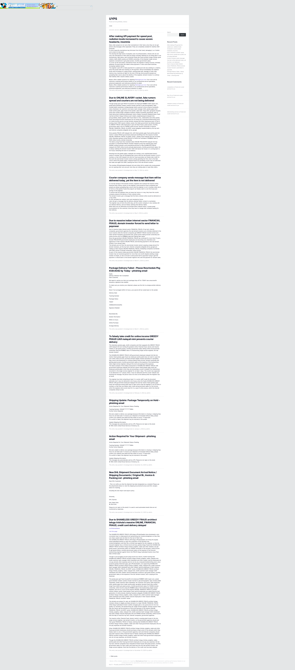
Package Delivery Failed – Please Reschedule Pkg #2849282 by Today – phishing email (175, 73)
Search (169, 32)
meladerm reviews (171, 103)
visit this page (113, 531)
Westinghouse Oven (141, 79)
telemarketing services (173, 111)
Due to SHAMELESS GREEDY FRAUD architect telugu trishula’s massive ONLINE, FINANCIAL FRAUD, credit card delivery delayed (133, 522)
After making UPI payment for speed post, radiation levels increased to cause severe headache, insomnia (131, 39)
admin (146, 90)
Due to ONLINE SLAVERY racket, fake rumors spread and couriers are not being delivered (176, 54)
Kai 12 (111, 664)
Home (110, 26)
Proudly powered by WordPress (123, 664)
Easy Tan (169, 95)
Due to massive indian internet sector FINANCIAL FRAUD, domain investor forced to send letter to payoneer (134, 223)
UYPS (113, 18)
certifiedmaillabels (114, 528)
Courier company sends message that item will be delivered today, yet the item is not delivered (176, 60)
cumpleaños (170, 87)
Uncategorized (128, 90)
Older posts (113, 656)
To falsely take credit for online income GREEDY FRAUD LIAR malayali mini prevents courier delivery (133, 339)
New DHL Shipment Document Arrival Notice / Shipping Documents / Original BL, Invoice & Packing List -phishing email (133, 475)
